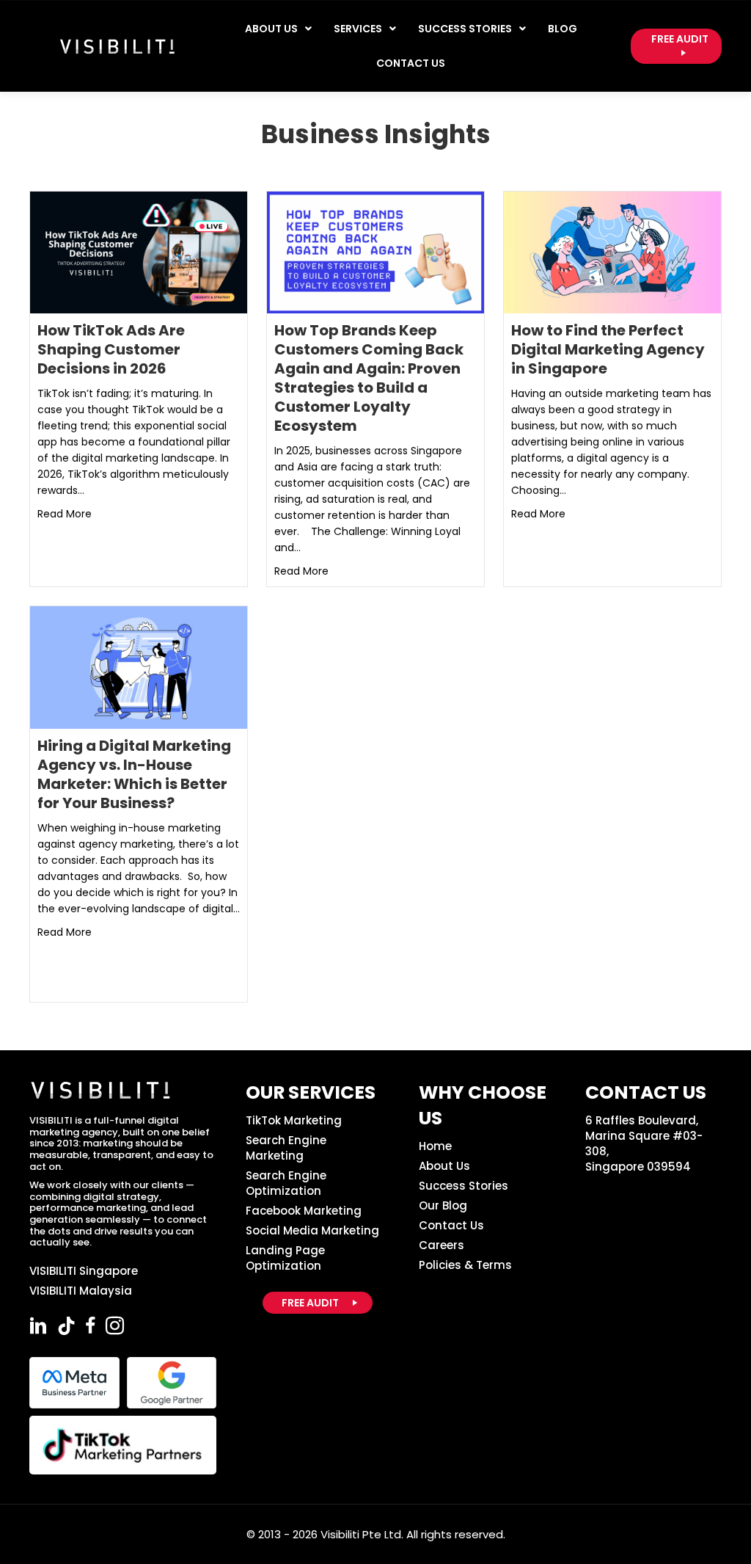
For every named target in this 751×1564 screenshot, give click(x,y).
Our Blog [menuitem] (443, 1205)
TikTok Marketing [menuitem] (294, 1120)
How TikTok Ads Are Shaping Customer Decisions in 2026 (111, 349)
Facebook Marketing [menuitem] (304, 1210)
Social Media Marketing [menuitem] (312, 1230)
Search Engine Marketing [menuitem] (286, 1147)
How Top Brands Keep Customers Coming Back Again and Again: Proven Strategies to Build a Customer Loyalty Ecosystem (369, 378)
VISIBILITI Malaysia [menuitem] (80, 1290)
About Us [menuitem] (444, 1166)
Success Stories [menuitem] (463, 1185)
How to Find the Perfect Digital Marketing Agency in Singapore (608, 349)
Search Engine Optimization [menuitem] (286, 1183)
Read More (64, 513)
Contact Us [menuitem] (451, 1225)
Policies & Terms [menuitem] (465, 1265)
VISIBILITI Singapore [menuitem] (83, 1271)
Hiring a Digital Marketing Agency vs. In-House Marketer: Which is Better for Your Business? (134, 774)
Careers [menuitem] (441, 1245)
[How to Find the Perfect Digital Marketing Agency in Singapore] (612, 251)
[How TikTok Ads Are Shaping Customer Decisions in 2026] (138, 251)
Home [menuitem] (435, 1146)
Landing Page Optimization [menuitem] (285, 1258)
